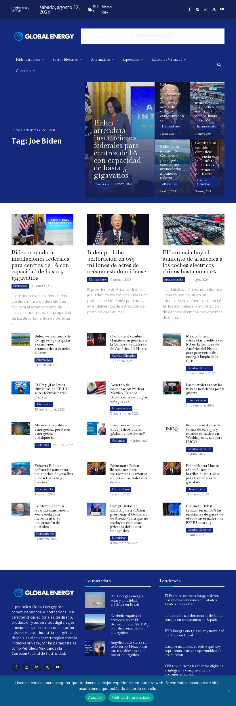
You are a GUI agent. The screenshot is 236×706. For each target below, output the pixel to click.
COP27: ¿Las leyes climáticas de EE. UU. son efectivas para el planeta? (52, 391)
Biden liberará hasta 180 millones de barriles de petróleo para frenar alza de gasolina (202, 473)
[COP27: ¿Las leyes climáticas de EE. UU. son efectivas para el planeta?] (21, 387)
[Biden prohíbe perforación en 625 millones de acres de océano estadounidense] (172, 110)
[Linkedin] (205, 9)
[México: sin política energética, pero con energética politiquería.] (21, 428)
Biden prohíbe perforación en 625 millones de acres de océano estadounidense (116, 262)
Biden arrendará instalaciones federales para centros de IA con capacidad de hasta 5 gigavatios (40, 265)
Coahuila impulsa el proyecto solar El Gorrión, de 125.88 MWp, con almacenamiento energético (131, 624)
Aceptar (95, 697)
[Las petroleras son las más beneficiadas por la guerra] (172, 387)
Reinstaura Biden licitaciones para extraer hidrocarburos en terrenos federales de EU (129, 473)
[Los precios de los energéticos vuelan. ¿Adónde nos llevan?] (96, 428)
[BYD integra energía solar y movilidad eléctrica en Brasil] (95, 600)
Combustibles (44, 489)
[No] (229, 691)
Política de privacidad (131, 697)
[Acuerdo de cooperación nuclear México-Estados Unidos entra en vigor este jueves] (96, 387)
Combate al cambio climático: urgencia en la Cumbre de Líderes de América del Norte (128, 342)
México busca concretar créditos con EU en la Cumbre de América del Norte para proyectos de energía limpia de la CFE (205, 348)
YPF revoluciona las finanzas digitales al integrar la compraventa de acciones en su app (194, 670)
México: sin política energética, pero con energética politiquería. (52, 431)
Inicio (16, 130)
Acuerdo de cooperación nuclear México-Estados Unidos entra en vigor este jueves (129, 393)
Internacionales (206, 126)
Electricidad (103, 184)
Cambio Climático (203, 182)
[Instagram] (197, 9)
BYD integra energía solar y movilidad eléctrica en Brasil (127, 600)
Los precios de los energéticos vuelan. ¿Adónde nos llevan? (127, 429)
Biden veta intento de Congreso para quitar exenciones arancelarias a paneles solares (53, 344)
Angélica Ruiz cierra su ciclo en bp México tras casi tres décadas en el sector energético (129, 648)
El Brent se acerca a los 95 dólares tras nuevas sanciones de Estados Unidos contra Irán (191, 600)
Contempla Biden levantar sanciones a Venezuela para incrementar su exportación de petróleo (51, 516)
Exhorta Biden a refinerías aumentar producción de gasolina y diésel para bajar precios (54, 473)
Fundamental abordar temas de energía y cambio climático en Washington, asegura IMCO (204, 433)
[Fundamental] (152, 36)
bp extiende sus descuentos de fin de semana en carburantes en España (193, 617)
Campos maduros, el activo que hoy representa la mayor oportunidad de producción (193, 650)
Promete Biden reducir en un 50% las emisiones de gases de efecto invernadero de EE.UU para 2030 (205, 514)
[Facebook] (189, 9)
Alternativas (169, 184)
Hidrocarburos (171, 126)
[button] (219, 65)
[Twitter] (213, 9)
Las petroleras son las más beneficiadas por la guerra (205, 389)
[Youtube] (221, 9)
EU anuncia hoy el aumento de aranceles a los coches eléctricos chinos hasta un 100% (192, 262)
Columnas (42, 445)
